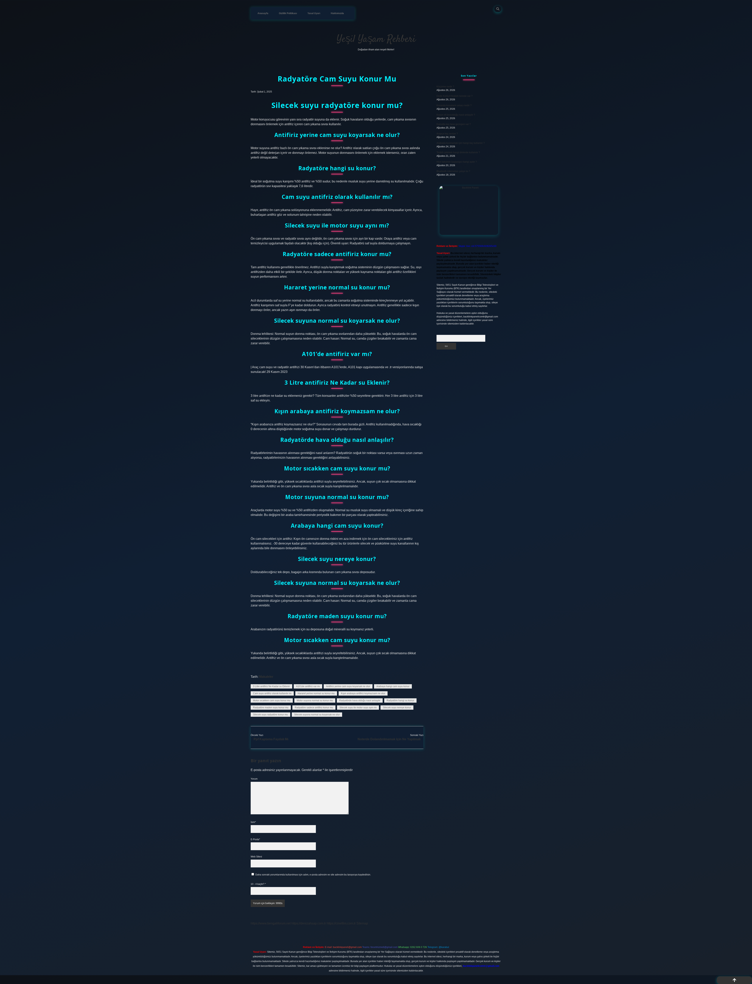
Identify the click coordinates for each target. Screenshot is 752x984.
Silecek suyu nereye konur (397, 707)
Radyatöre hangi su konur (400, 700)
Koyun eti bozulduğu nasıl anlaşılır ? (456, 114)
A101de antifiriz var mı (308, 686)
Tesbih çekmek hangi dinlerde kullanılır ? (458, 152)
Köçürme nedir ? (445, 86)
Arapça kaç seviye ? (447, 133)
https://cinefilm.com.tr (341, 923)
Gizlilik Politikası (288, 13)
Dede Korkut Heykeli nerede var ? (455, 96)
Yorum (254, 778)
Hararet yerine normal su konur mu (316, 693)
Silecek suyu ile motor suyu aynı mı (358, 707)
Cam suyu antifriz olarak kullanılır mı (272, 693)
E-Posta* (255, 839)
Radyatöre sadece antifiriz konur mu (314, 707)
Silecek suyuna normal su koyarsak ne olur (317, 714)
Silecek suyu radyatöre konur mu (270, 714)
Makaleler (266, 676)
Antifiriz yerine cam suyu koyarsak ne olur (348, 686)
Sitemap (362, 923)
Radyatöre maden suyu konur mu (270, 707)
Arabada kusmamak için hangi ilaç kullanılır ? (461, 143)
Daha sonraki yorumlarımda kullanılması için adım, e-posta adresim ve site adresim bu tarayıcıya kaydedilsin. (313, 874)
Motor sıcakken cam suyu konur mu (271, 700)
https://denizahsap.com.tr (308, 923)
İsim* (253, 822)
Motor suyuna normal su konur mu (315, 700)
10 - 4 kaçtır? (258, 884)
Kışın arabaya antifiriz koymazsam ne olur (363, 693)
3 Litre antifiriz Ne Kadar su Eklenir (271, 686)
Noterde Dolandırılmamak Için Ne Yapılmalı (389, 739)
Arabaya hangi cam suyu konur (392, 686)
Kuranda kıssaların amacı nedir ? (454, 105)
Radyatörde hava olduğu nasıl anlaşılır (359, 700)
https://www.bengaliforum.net (271, 923)
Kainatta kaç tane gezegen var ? (454, 124)
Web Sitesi (256, 856)
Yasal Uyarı (313, 13)
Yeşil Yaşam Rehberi (376, 39)
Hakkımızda (337, 13)
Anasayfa (263, 13)
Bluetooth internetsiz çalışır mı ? (453, 171)
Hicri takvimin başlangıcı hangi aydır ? (457, 161)
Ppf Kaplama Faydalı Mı (271, 739)
